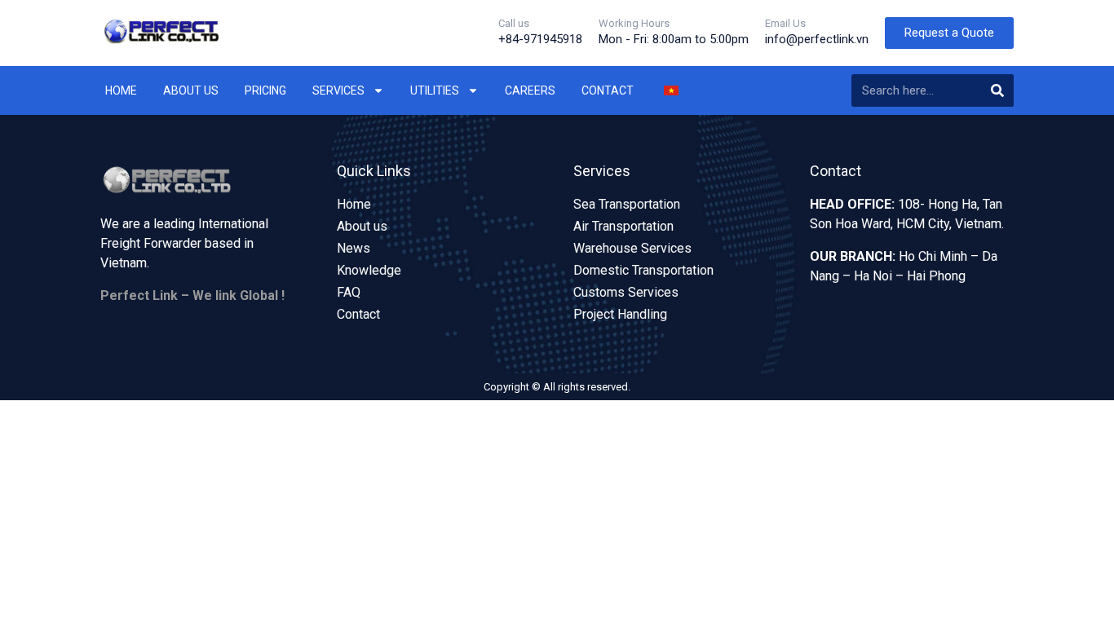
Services (338, 90)
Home (121, 90)
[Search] (997, 90)
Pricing (265, 90)
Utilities (434, 90)
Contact (607, 90)
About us (191, 90)
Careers (530, 90)
